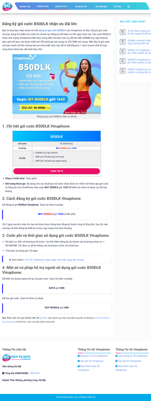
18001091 (34, 373)
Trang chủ (24, 6)
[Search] (129, 6)
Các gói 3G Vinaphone (129, 361)
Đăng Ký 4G (61, 6)
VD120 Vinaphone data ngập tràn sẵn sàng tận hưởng (54, 259)
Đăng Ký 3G (81, 6)
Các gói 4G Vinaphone (91, 361)
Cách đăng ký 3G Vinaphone (133, 355)
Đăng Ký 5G (43, 6)
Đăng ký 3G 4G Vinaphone (94, 355)
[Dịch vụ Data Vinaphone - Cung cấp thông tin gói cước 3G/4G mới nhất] (7, 6)
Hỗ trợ (117, 6)
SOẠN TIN (55, 171)
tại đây (43, 317)
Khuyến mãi (101, 6)
